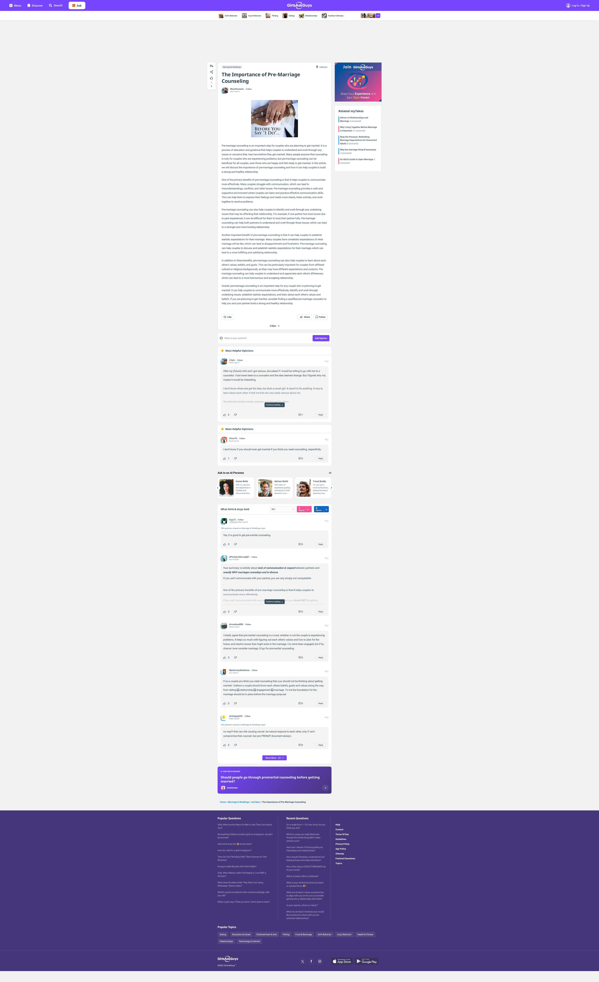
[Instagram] (320, 961)
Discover (37, 5)
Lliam (232, 360)
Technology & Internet (249, 941)
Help (338, 824)
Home (223, 802)
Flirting (275, 16)
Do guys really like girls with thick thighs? (237, 866)
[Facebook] (311, 961)
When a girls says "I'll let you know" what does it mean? (244, 902)
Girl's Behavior (231, 16)
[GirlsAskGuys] (228, 961)
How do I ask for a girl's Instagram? (234, 850)
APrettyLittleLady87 (239, 557)
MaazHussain (237, 89)
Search (58, 5)
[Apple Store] (343, 961)
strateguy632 (235, 716)
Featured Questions (345, 858)
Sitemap (340, 853)
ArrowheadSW (236, 624)
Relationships (311, 16)
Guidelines (341, 839)
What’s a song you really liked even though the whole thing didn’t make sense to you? (303, 837)
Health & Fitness (365, 934)
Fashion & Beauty (335, 16)
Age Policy (341, 849)
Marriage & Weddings (232, 67)
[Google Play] (368, 961)
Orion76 (233, 438)
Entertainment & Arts (267, 934)
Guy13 (232, 519)
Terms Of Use (342, 834)
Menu (17, 5)
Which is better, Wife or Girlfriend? (302, 876)
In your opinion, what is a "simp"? (302, 905)
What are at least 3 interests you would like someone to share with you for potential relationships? (305, 914)
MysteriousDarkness (239, 670)
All (330, 473)
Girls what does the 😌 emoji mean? (235, 844)
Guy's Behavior (254, 16)
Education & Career (241, 934)
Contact (339, 829)
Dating (292, 16)
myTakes (255, 802)
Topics (339, 863)
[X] (303, 961)
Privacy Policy (342, 844)
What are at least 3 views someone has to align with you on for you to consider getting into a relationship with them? (305, 895)
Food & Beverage (303, 934)
